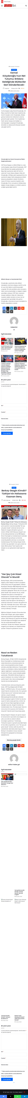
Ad (2, 405)
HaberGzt (7, 88)
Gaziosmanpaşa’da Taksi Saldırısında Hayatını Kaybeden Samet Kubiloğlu (20, 349)
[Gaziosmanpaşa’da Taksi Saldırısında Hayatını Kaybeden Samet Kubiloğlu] (21, 341)
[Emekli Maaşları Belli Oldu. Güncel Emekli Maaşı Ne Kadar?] (7, 341)
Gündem (17, 66)
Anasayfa (12, 66)
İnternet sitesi (4, 418)
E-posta (3, 412)
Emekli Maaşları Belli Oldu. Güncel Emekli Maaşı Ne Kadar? (7, 347)
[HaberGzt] (10, 5)
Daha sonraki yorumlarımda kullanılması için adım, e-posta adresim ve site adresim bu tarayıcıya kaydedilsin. (13, 427)
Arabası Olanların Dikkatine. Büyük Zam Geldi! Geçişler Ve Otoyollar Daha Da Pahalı (21, 366)
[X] (7, 308)
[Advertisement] (14, 22)
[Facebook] (4, 308)
